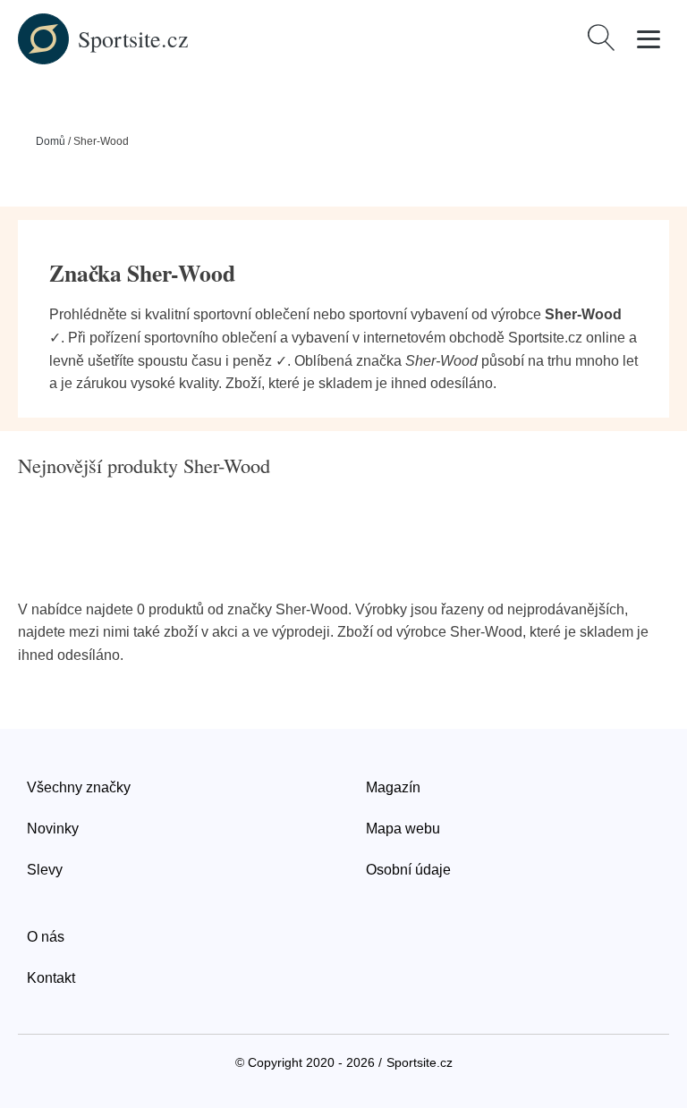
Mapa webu (403, 828)
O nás (45, 936)
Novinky (53, 828)
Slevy (45, 869)
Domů (50, 141)
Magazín (393, 787)
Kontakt (51, 977)
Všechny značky (79, 787)
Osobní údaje (408, 869)
